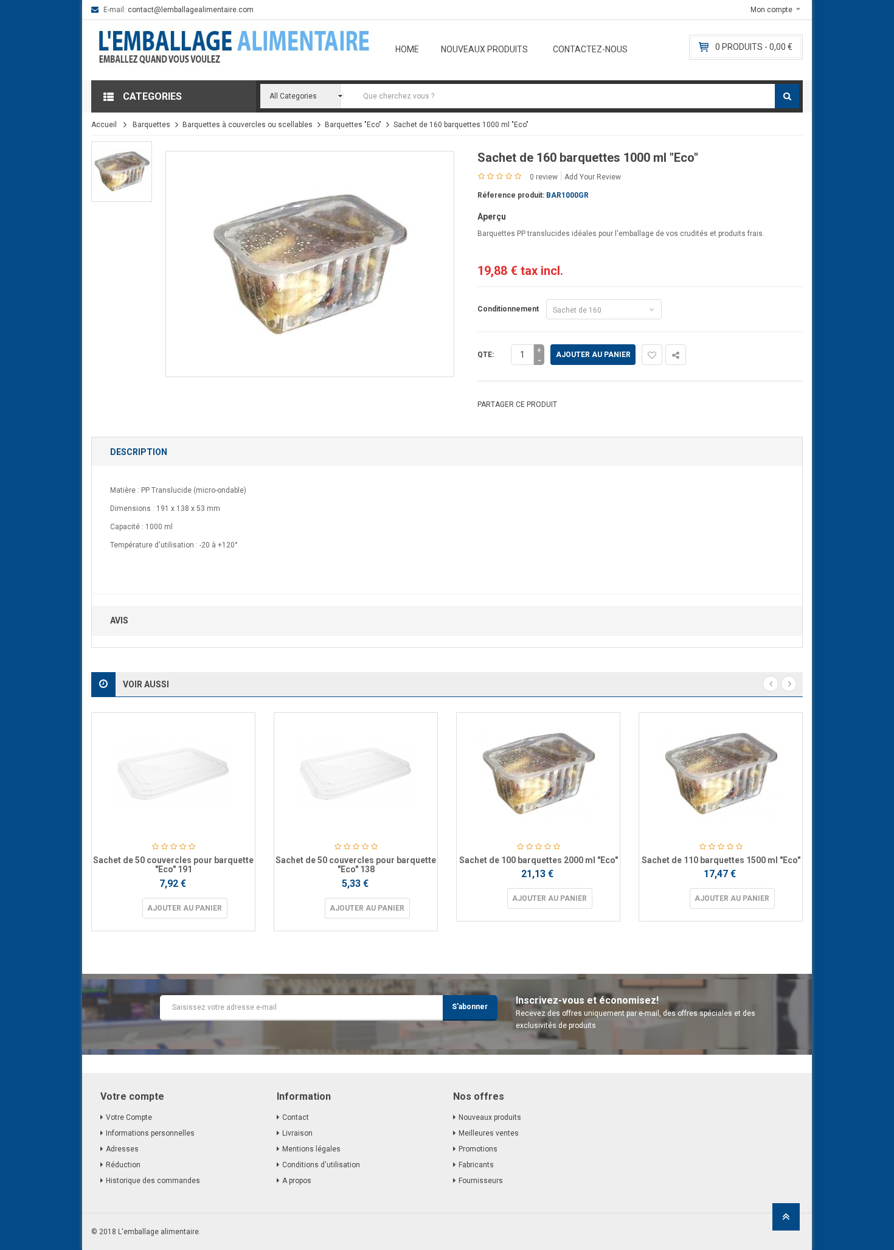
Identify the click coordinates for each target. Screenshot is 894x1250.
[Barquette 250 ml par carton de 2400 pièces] (121, 171)
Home (407, 49)
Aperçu (491, 216)
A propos (296, 1180)
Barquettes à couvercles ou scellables (247, 124)
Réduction (123, 1165)
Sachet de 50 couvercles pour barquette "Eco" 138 (355, 864)
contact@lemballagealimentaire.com (191, 9)
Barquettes (151, 124)
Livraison (297, 1133)
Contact (295, 1117)
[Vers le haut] (786, 1220)
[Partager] (675, 354)
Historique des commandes (153, 1180)
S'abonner (470, 1006)
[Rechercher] (787, 96)
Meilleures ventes (489, 1133)
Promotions (478, 1149)
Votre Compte (129, 1117)
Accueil (104, 124)
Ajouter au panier (593, 354)
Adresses (122, 1149)
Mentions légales (311, 1149)
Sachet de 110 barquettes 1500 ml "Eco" (721, 860)
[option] (121, 171)
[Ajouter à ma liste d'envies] (652, 354)
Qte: (485, 354)
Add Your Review (592, 177)
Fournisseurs (481, 1180)
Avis (119, 620)
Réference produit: (510, 195)
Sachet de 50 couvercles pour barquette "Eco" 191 (173, 864)
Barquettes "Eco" (353, 124)
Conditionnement (509, 309)
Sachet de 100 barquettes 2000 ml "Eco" (538, 860)
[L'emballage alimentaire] (234, 50)
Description (138, 452)
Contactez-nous (590, 49)
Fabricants (476, 1165)
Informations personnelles (150, 1133)
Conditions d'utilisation (321, 1165)
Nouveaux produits (484, 49)
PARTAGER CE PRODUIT (517, 404)
